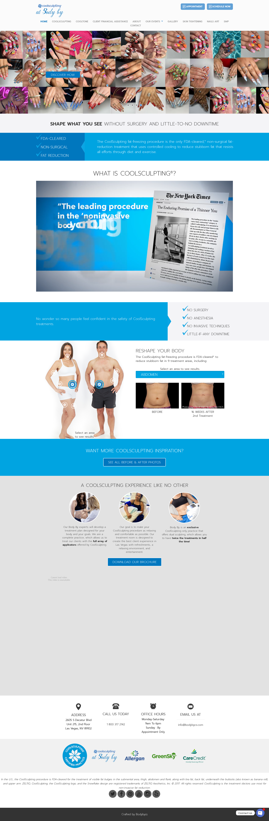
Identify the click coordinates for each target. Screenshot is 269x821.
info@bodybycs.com (190, 725)
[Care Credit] (194, 756)
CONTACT (135, 25)
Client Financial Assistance (110, 21)
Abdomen (149, 374)
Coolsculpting (61, 21)
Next (246, 72)
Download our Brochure (135, 562)
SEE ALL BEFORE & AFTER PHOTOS (134, 462)
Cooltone (82, 21)
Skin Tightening (192, 21)
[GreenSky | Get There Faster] (164, 756)
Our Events (153, 21)
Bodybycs (142, 814)
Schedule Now (221, 6)
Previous (23, 72)
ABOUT (136, 21)
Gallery (173, 21)
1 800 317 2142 (116, 724)
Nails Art (213, 21)
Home (43, 21)
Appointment (194, 6)
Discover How (63, 74)
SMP (226, 21)
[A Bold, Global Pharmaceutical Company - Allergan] (134, 756)
